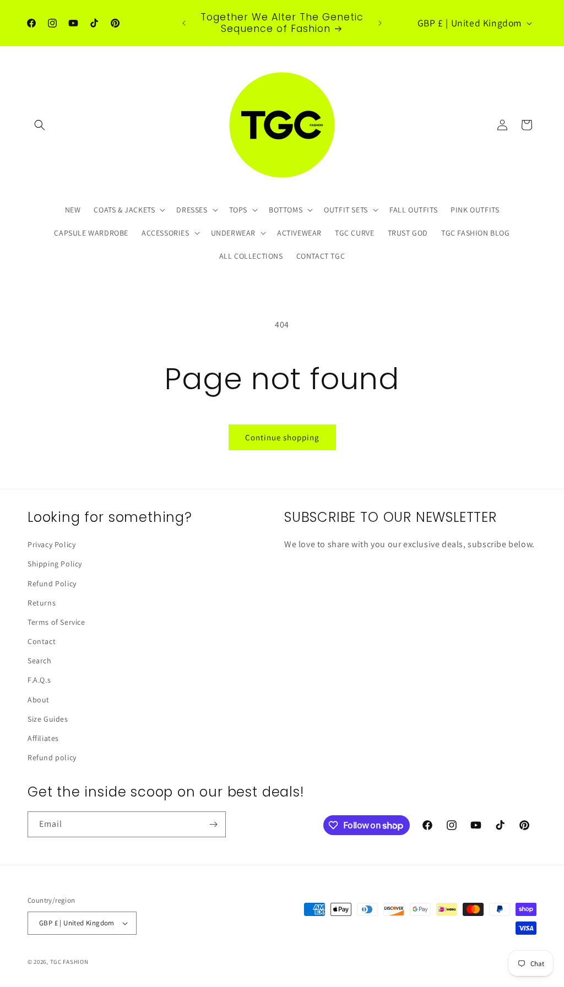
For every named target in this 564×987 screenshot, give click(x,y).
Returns (42, 603)
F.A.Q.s (39, 680)
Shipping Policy (55, 564)
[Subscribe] (213, 824)
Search (40, 661)
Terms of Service (56, 622)
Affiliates (43, 738)
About (39, 700)
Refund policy (52, 757)
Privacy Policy (51, 544)
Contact (42, 641)
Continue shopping (282, 437)
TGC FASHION (69, 962)
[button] (40, 125)
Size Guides (48, 719)
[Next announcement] (380, 23)
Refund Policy (52, 583)
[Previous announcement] (184, 23)
